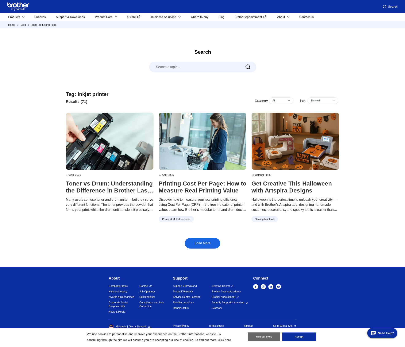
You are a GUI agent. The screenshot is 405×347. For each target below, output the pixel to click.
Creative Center (221, 286)
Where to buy (199, 17)
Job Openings (147, 291)
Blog (221, 17)
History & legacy (118, 291)
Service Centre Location (187, 297)
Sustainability (147, 297)
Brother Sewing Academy (226, 291)
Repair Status (181, 308)
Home (11, 24)
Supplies (40, 17)
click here (224, 340)
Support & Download (185, 286)
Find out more (264, 336)
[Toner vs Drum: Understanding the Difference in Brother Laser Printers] (110, 141)
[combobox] (202, 67)
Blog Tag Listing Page (44, 24)
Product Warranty (183, 291)
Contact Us (145, 286)
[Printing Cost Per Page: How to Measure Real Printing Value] (202, 141)
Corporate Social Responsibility (118, 304)
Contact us (306, 17)
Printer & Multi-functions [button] (176, 219)
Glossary (217, 308)
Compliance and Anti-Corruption (151, 304)
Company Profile (118, 286)
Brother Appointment (248, 17)
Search (393, 6)
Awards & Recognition (121, 297)
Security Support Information (228, 302)
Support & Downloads (70, 17)
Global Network (138, 326)
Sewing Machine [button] (264, 219)
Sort (302, 100)
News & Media (117, 311)
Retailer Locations (183, 302)
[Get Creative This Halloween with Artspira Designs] (295, 141)
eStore (131, 17)
